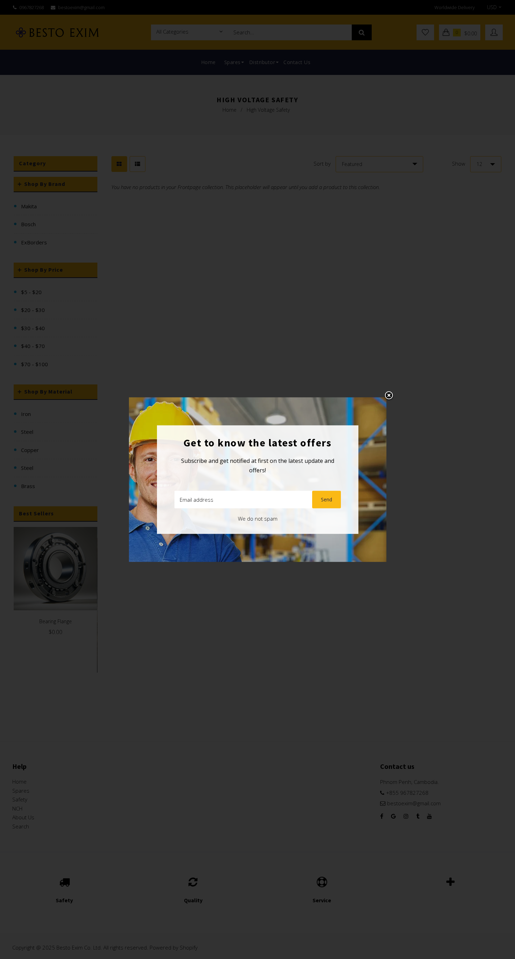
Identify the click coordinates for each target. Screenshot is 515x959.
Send (326, 499)
